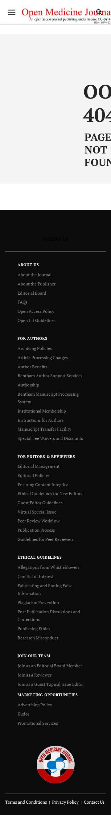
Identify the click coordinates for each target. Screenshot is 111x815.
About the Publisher (37, 284)
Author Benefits (32, 367)
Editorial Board (32, 293)
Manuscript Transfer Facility (44, 429)
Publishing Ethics (34, 628)
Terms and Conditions (26, 802)
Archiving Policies (35, 348)
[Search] (99, 12)
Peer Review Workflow (39, 521)
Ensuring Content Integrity (43, 484)
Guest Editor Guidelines (40, 503)
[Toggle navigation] (12, 12)
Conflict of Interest (36, 576)
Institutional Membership (42, 411)
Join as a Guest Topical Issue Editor (51, 684)
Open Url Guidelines (37, 320)
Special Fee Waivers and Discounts (50, 438)
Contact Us (94, 802)
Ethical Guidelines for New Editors (50, 493)
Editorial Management (39, 466)
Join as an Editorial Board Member (50, 666)
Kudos (24, 714)
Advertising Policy (35, 705)
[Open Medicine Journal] (55, 764)
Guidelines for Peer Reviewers (46, 539)
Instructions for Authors (41, 420)
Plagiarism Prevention (38, 602)
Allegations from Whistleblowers (49, 567)
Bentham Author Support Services (50, 375)
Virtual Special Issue (37, 512)
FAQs (22, 302)
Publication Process (36, 530)
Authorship (28, 385)
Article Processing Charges (43, 357)
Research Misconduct (38, 638)
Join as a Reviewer (34, 675)
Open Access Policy (36, 311)
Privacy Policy (65, 802)
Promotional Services (38, 723)
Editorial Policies (34, 475)
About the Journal (34, 274)
